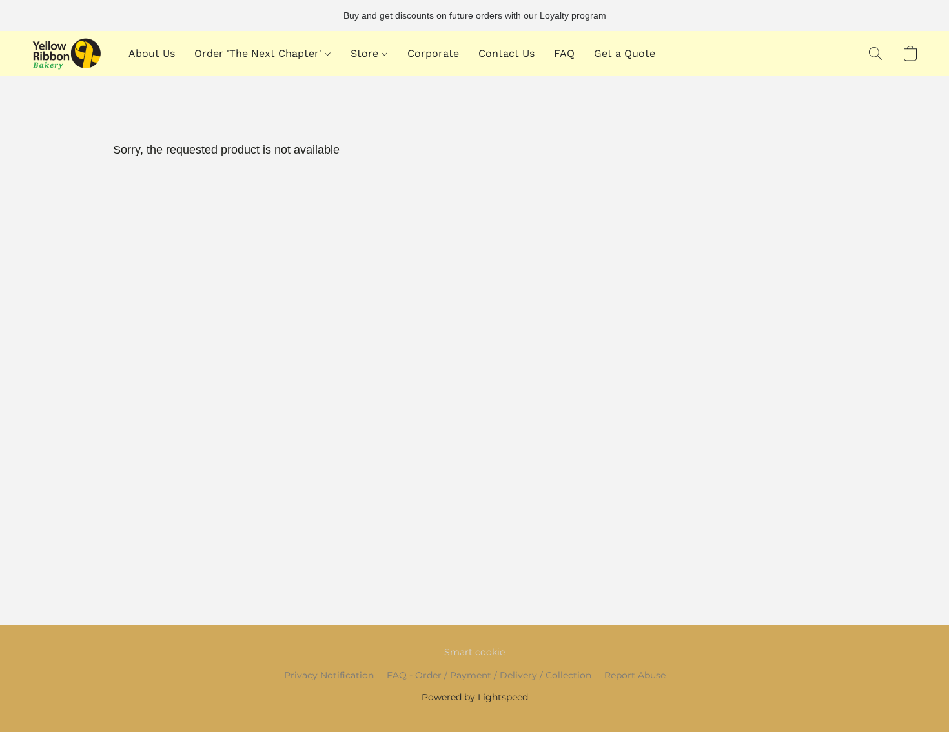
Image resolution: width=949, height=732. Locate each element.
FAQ (564, 53)
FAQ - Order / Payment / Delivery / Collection (489, 675)
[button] (67, 53)
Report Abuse (635, 675)
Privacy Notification (329, 675)
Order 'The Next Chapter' (259, 53)
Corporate (433, 53)
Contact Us (506, 53)
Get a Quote (624, 53)
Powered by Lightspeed (475, 697)
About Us (151, 53)
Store (366, 53)
